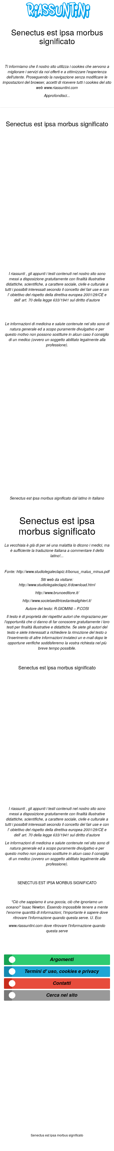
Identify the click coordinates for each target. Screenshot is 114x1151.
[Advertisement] (57, 198)
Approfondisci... (57, 95)
